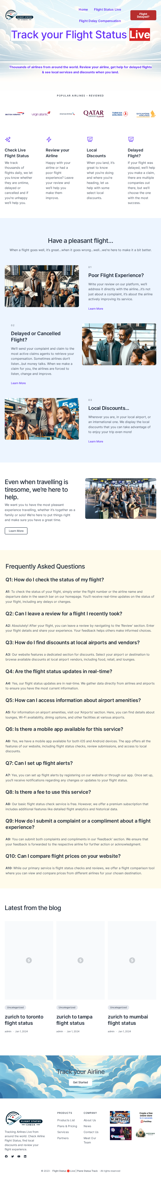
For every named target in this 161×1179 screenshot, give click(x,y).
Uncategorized (15, 1007)
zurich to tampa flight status (74, 1020)
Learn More (95, 308)
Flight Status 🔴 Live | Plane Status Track (75, 1170)
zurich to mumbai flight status (128, 1020)
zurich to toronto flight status (24, 1020)
